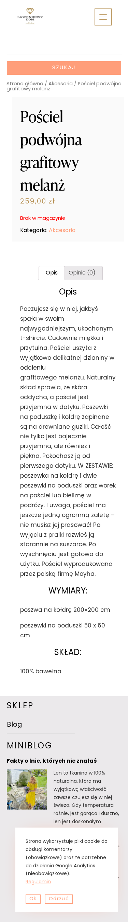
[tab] (52, 273)
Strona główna (24, 84)
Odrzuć (59, 899)
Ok (33, 899)
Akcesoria (60, 84)
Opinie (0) (82, 273)
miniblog (29, 746)
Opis (52, 273)
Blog (14, 725)
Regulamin (38, 882)
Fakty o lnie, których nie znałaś (52, 761)
